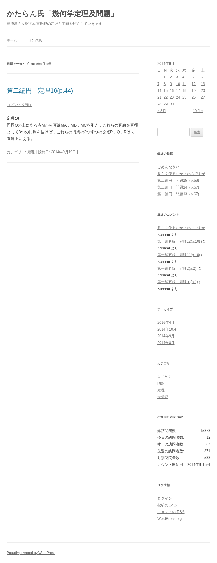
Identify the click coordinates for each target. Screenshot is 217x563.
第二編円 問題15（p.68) (178, 180)
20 (203, 90)
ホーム (12, 40)
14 (159, 90)
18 (184, 90)
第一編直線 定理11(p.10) (178, 255)
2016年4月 (166, 322)
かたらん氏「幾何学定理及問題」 (62, 13)
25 (184, 97)
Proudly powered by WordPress (31, 553)
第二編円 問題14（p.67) (178, 187)
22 (166, 97)
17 (178, 90)
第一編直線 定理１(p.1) (177, 282)
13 (203, 84)
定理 (31, 152)
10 (178, 84)
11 (184, 84)
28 (159, 104)
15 (166, 90)
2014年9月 (166, 336)
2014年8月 (166, 343)
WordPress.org (169, 519)
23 (172, 97)
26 (194, 97)
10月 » (198, 111)
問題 (161, 383)
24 (178, 97)
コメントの (171, 512)
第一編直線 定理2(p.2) (176, 268)
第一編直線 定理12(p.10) (178, 241)
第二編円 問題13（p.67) (178, 194)
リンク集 (35, 40)
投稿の (167, 505)
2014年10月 (167, 329)
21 (159, 97)
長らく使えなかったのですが (181, 174)
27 (203, 97)
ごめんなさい (168, 167)
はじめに (164, 376)
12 (194, 84)
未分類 (162, 397)
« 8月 (161, 111)
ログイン (164, 498)
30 (172, 104)
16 (172, 90)
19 (194, 90)
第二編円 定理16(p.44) (40, 90)
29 (166, 104)
